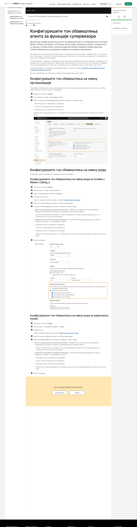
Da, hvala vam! (30, 25)
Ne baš (36, 25)
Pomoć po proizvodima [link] (64, 4)
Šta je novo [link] (86, 4)
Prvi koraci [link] (52, 4)
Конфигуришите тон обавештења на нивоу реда (14, 12)
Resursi (94, 4)
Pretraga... (104, 4)
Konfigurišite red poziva (120, 28)
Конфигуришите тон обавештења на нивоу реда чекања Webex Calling (17, 17)
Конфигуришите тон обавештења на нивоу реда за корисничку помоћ (17, 23)
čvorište (50, 94)
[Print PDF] (107, 16)
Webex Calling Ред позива (72, 200)
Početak (28, 10)
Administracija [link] (77, 4)
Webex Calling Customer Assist (68, 333)
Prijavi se (128, 4)
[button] (68, 21)
